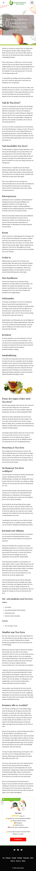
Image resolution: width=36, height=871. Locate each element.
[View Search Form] (3, 2)
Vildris (23, 861)
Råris (31, 858)
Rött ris (13, 861)
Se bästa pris (18, 839)
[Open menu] (32, 2)
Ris (4, 858)
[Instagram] (17, 849)
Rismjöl (14, 858)
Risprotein (26, 858)
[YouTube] (21, 849)
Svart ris (18, 861)
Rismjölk (19, 858)
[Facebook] (14, 849)
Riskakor (8, 858)
